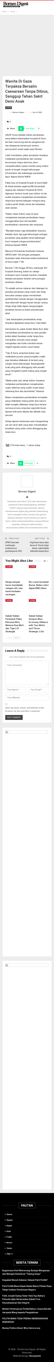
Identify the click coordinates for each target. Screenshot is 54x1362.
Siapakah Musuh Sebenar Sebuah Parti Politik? (25, 1280)
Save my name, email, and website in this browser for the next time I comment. (24, 709)
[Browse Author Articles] (27, 481)
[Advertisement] (27, 45)
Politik (9, 1237)
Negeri (9, 1226)
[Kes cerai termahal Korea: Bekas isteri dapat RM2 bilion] (39, 572)
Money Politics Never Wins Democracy (21, 1328)
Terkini (9, 1248)
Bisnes (9, 1243)
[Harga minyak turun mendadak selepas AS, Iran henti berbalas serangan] (15, 572)
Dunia (8, 107)
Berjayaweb (35, 1356)
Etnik (9, 1231)
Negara (10, 1220)
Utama (9, 1214)
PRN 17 (10, 1254)
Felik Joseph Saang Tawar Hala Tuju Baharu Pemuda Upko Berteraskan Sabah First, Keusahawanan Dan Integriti (23, 1299)
